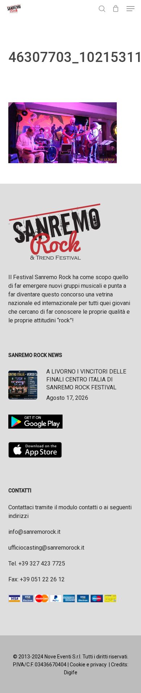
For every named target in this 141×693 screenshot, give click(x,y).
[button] (130, 8)
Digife (70, 672)
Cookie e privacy (88, 664)
